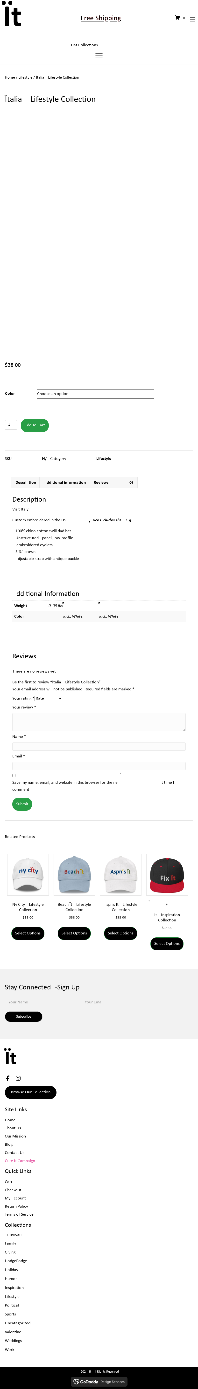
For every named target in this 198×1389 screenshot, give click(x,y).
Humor (11, 1279)
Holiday (11, 1270)
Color (10, 393)
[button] (23, 1016)
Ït (12, 18)
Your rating (23, 698)
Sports (10, 1314)
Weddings (13, 1341)
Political (12, 1305)
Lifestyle (25, 78)
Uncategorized (17, 1323)
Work (9, 1350)
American (13, 1234)
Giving (10, 1252)
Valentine (13, 1332)
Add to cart (35, 425)
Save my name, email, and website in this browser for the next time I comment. (93, 786)
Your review (24, 707)
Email (18, 756)
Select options (28, 933)
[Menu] (99, 55)
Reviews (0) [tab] (113, 482)
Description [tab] (25, 482)
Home (10, 78)
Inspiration (14, 1288)
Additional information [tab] (65, 482)
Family (10, 1243)
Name (19, 737)
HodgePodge (16, 1261)
